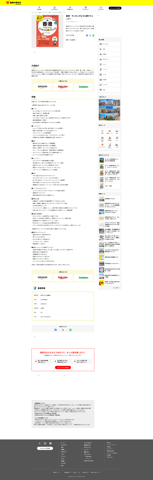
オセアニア (106, 59)
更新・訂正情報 (70, 40)
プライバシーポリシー (112, 444)
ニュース (86, 449)
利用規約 (109, 446)
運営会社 (109, 442)
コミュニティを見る (115, 8)
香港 (40, 12)
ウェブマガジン (54, 9)
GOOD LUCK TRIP (88, 461)
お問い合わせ (110, 457)
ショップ (117, 147)
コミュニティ (101, 9)
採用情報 (109, 455)
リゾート (105, 69)
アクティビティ (102, 147)
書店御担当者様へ (111, 451)
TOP (32, 12)
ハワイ (104, 64)
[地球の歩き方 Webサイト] (13, 3)
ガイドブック (85, 9)
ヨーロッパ (106, 44)
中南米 (104, 54)
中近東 (104, 79)
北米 (104, 49)
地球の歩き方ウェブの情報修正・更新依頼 (45, 413)
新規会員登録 (88, 456)
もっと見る (116, 288)
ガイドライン (110, 449)
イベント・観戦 (102, 140)
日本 (104, 89)
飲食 (102, 133)
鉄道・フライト (110, 147)
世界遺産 (110, 140)
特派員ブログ (70, 9)
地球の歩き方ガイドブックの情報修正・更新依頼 (47, 415)
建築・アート (109, 133)
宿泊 (117, 133)
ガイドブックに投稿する (112, 453)
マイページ (88, 458)
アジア (36, 12)
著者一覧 (86, 452)
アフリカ (105, 84)
